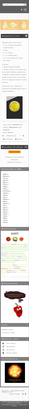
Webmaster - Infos (15, 339)
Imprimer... (20, 139)
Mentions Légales (11, 353)
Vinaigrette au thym (10, 36)
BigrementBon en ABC (17, 390)
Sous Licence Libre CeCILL (17, 402)
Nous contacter (11, 343)
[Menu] (25, 9)
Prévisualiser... (9, 139)
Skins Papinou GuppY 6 (10, 404)
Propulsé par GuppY (8, 401)
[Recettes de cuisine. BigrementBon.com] (14, 24)
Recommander (10, 346)
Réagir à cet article (14, 151)
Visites (15, 325)
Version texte (10, 349)
